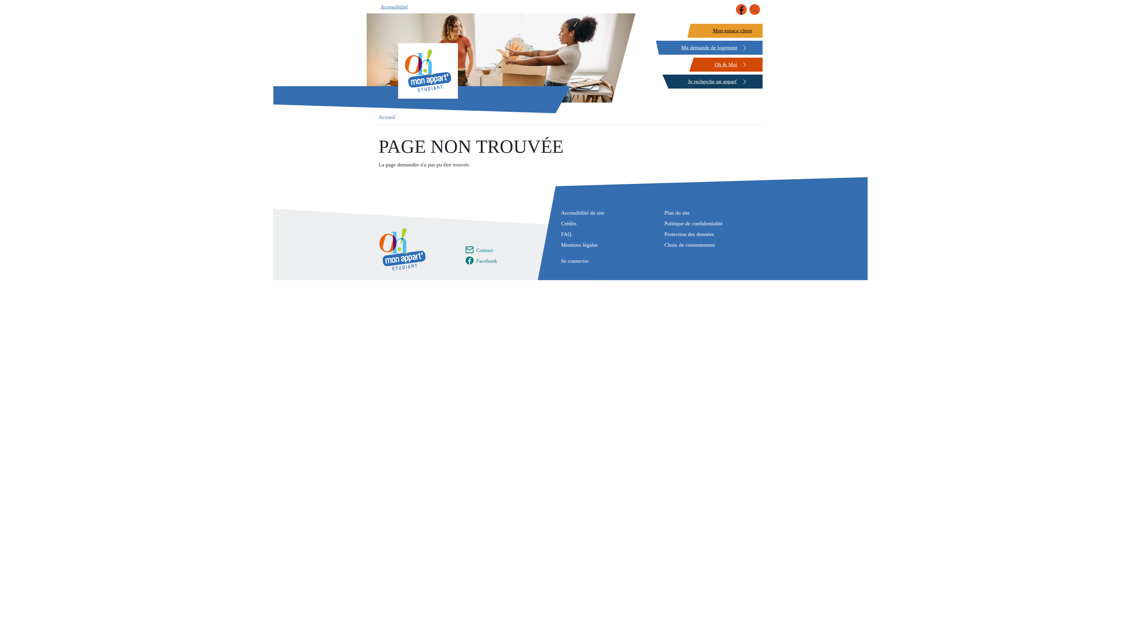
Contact (484, 250)
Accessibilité (394, 7)
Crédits (568, 223)
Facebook (486, 261)
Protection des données (689, 234)
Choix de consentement (689, 245)
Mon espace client (732, 31)
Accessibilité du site (582, 213)
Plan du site (677, 213)
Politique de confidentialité (693, 223)
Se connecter (575, 261)
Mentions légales (579, 245)
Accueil (387, 117)
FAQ (566, 234)
